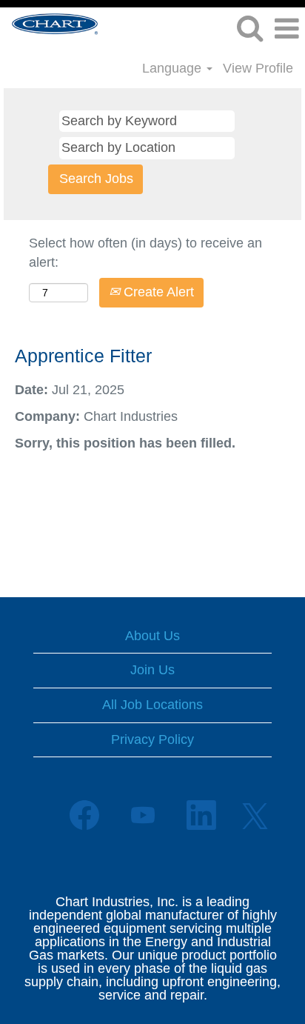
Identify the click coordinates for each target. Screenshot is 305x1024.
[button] (286, 29)
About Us (152, 635)
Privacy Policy (152, 739)
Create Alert (157, 292)
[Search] (249, 28)
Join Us (152, 669)
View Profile (258, 68)
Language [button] (173, 68)
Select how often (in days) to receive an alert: (145, 253)
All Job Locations (152, 704)
